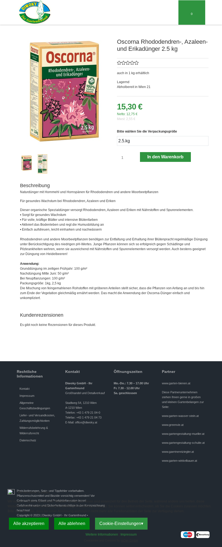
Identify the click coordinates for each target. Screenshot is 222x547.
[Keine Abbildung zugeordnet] (66, 91)
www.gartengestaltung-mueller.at (183, 433)
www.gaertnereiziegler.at (178, 451)
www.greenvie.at (173, 424)
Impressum (128, 534)
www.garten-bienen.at (176, 383)
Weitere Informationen (102, 534)
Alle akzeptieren (28, 523)
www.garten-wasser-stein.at (180, 415)
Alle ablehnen (71, 523)
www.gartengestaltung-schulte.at (183, 442)
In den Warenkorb (165, 157)
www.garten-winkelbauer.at (179, 460)
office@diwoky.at (86, 422)
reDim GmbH (129, 540)
